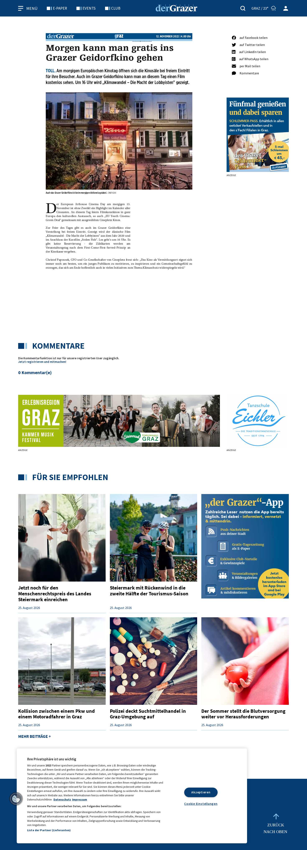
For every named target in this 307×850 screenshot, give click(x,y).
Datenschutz (62, 799)
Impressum (79, 799)
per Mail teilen (250, 66)
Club (115, 8)
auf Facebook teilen (254, 38)
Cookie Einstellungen (200, 804)
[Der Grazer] (176, 8)
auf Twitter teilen (252, 45)
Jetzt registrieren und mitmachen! (42, 362)
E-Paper (60, 8)
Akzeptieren (200, 792)
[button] (16, 799)
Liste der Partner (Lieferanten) (49, 830)
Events (89, 8)
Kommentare (249, 73)
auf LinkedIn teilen (252, 52)
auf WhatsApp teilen (253, 59)
